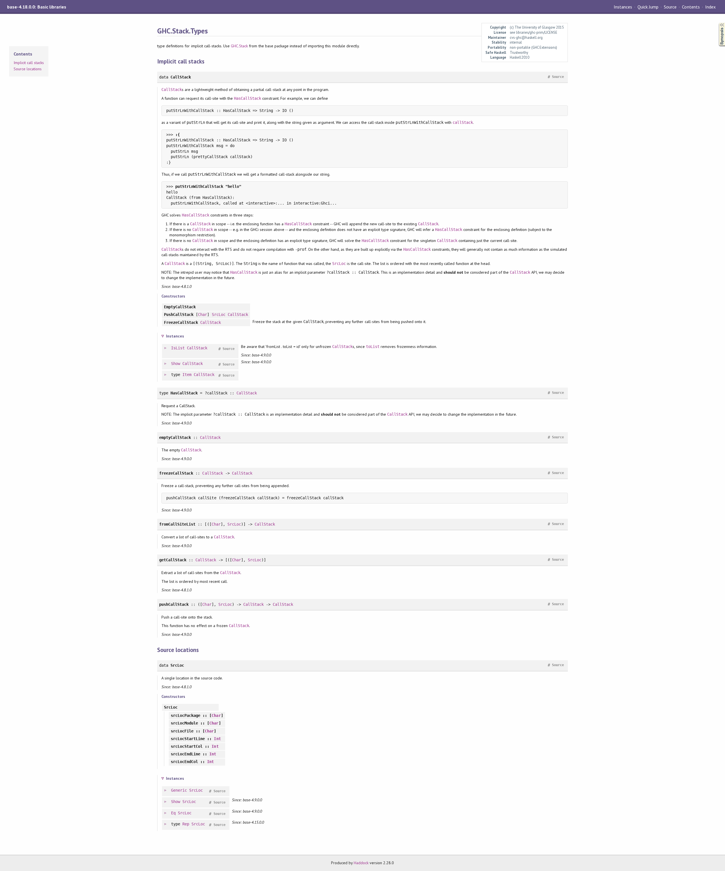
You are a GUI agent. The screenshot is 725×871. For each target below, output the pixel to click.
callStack (463, 122)
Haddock (361, 862)
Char (202, 314)
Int (217, 738)
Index (710, 7)
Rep (185, 824)
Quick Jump (647, 7)
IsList (178, 348)
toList (372, 346)
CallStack (171, 89)
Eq (173, 813)
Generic (179, 790)
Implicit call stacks (29, 62)
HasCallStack (247, 98)
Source (670, 7)
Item (186, 374)
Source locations (28, 68)
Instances (623, 7)
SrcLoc (339, 263)
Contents (691, 7)
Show (175, 363)
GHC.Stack (239, 45)
